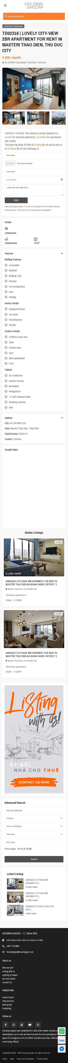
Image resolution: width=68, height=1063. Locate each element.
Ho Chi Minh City (12, 62)
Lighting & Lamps (9, 975)
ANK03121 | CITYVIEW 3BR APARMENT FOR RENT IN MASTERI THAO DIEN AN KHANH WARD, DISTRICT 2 (31, 654)
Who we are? (8, 967)
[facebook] (5, 1024)
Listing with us (8, 971)
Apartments (18, 26)
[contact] (62, 1049)
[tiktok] (22, 1024)
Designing (6, 1008)
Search (34, 859)
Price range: (10, 848)
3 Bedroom (10, 595)
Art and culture (8, 978)
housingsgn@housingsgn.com (19, 952)
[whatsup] (13, 1024)
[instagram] (38, 1024)
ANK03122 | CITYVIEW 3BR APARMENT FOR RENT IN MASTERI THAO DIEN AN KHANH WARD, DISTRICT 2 (31, 582)
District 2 (23, 433)
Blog (12, 1058)
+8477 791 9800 (12, 946)
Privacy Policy (42, 1058)
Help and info (8, 1001)
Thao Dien (41, 62)
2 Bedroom (8, 26)
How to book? (8, 997)
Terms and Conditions (25, 1058)
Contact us (7, 982)
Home (4, 1058)
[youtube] (30, 1024)
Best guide (7, 1004)
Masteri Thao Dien (28, 62)
